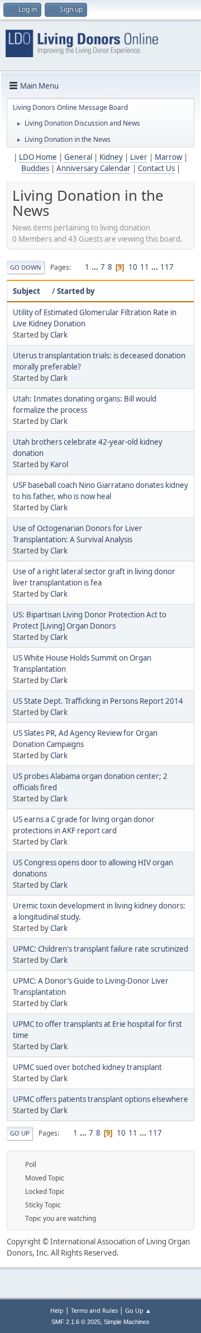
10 (132, 267)
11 (144, 267)
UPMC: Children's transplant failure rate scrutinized (100, 949)
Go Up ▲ (138, 1310)
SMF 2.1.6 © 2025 (75, 1321)
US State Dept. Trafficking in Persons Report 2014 (98, 701)
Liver (138, 157)
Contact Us (156, 168)
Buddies (35, 168)
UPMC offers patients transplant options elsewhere (100, 1099)
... (96, 267)
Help (57, 1310)
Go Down (25, 267)
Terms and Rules (94, 1310)
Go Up (20, 1133)
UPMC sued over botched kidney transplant (87, 1067)
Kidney (111, 157)
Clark (59, 335)
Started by (76, 291)
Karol (59, 464)
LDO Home (38, 157)
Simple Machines (127, 1321)
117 (167, 267)
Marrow (168, 157)
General (78, 157)
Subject (26, 291)
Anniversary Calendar (93, 168)
